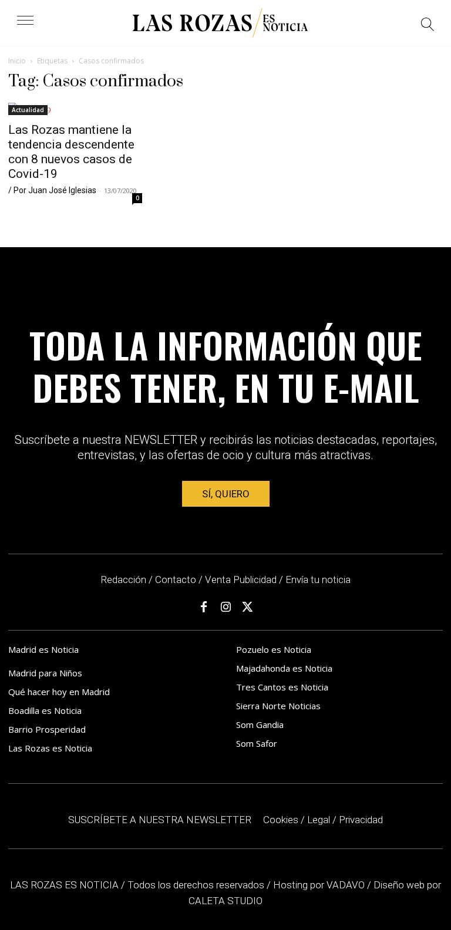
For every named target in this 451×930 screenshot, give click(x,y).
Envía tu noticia (318, 579)
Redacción (123, 579)
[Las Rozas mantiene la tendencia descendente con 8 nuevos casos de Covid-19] (75, 109)
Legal (318, 819)
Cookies (280, 819)
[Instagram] (225, 607)
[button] (428, 26)
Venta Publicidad (242, 579)
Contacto (175, 579)
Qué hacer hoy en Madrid (59, 692)
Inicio (17, 61)
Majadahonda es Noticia (284, 668)
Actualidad (28, 110)
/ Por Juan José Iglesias (52, 190)
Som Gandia (260, 724)
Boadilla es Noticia (45, 710)
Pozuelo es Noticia (273, 649)
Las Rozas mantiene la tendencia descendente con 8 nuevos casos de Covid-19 (71, 152)
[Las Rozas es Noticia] (220, 23)
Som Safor (256, 743)
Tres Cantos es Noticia (282, 687)
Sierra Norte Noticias (278, 706)
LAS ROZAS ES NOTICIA (65, 885)
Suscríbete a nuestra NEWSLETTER (159, 819)
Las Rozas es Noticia (50, 748)
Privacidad (361, 819)
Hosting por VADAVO (319, 885)
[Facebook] (203, 607)
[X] (247, 607)
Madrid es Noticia (43, 649)
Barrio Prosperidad (47, 729)
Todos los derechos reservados (197, 885)
